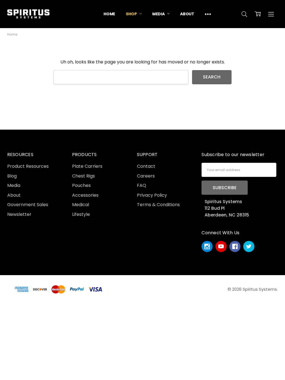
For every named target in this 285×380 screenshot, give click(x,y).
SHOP (131, 14)
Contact (146, 166)
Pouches (81, 185)
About (14, 195)
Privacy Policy (152, 195)
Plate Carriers (87, 166)
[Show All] (208, 14)
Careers (146, 176)
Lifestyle (81, 214)
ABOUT (187, 14)
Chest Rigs (83, 176)
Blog (12, 176)
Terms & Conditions (158, 204)
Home (109, 14)
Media (13, 185)
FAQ (141, 185)
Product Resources (28, 166)
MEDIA (159, 14)
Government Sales (27, 204)
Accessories (85, 195)
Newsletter (19, 214)
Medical (80, 204)
